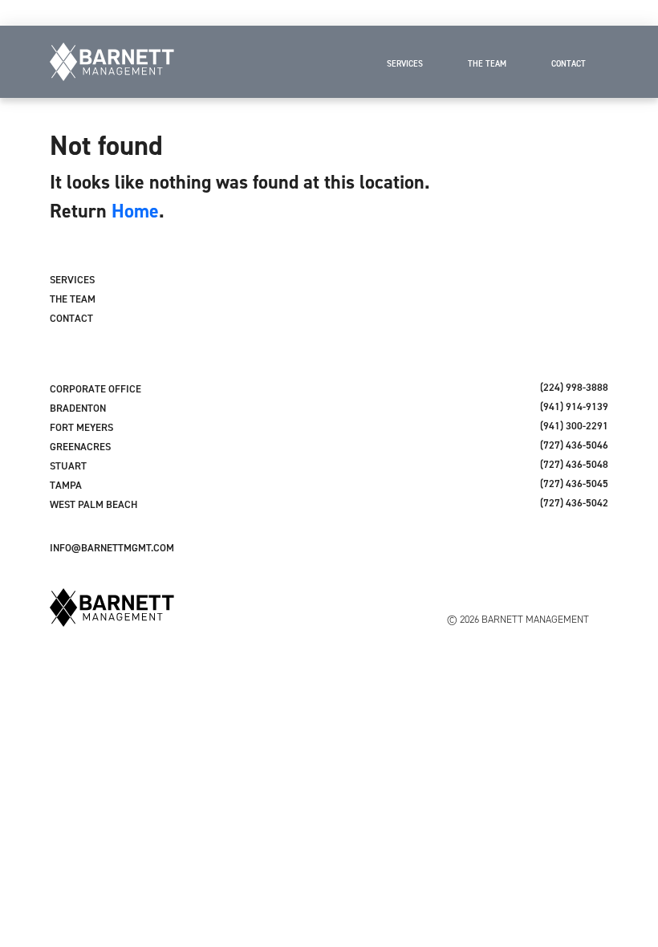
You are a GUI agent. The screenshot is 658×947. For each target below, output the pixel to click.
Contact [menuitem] (568, 63)
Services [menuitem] (405, 63)
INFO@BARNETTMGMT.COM (112, 548)
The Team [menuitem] (487, 63)
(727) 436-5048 (574, 464)
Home (135, 210)
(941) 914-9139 (574, 406)
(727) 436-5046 (574, 445)
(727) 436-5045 (574, 483)
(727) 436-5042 (574, 503)
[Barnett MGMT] (112, 62)
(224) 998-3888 (574, 387)
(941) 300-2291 (574, 426)
